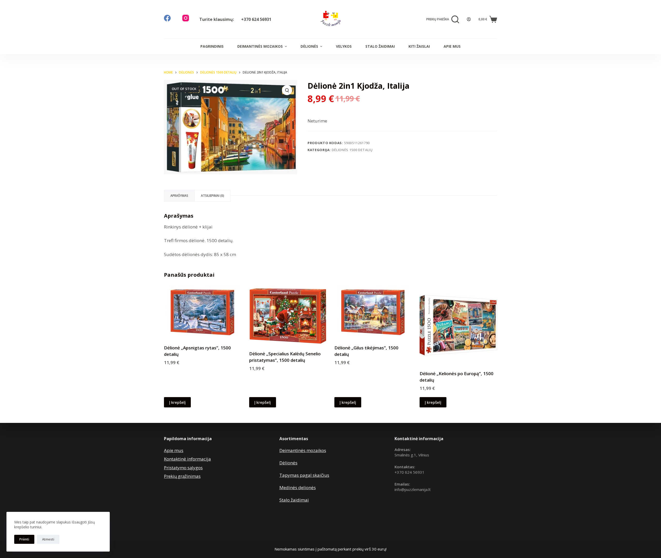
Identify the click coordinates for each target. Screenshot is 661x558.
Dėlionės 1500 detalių (352, 149)
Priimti (24, 539)
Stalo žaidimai (380, 46)
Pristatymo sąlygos (183, 468)
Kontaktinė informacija (187, 459)
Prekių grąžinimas (182, 476)
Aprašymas (179, 195)
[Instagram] (185, 18)
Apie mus (452, 46)
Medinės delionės (297, 487)
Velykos (344, 46)
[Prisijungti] (469, 19)
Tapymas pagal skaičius (304, 475)
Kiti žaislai (419, 46)
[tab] (179, 196)
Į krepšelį (177, 402)
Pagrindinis (212, 46)
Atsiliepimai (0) (212, 195)
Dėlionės (309, 46)
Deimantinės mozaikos (260, 46)
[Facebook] (167, 18)
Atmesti (48, 539)
